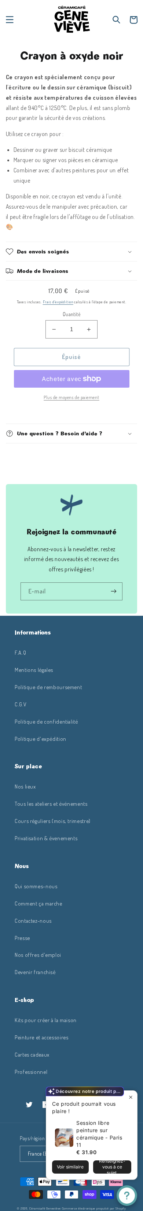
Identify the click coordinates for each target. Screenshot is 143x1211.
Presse (22, 937)
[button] (9, 19)
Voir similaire (70, 1167)
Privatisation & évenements (46, 838)
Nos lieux (25, 786)
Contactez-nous (33, 920)
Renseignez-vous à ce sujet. (112, 1167)
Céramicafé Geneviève (45, 1208)
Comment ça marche (38, 903)
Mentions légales (34, 669)
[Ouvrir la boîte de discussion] (127, 1195)
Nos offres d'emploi (38, 954)
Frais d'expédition (58, 301)
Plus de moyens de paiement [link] (71, 397)
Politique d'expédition (40, 738)
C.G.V (20, 704)
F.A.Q (20, 652)
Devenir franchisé (35, 972)
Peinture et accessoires (42, 1037)
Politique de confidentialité (46, 721)
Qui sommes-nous (36, 886)
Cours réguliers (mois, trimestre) (53, 820)
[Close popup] (130, 1097)
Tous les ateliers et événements (51, 803)
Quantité (71, 314)
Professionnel (31, 1071)
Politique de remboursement (48, 687)
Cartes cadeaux (32, 1054)
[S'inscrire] (113, 591)
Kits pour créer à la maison (46, 1020)
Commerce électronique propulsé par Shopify (94, 1208)
